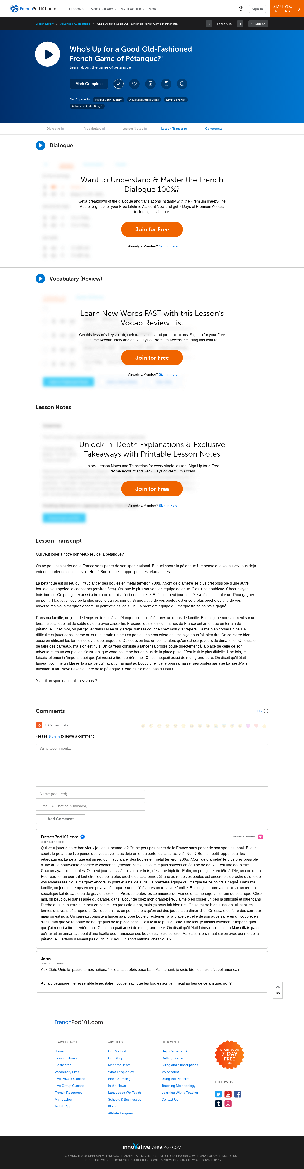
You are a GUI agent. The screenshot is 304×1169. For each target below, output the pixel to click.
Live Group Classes (69, 1086)
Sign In (257, 9)
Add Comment (61, 819)
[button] (241, 8)
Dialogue (53, 129)
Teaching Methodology (178, 1086)
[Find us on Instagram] (228, 1103)
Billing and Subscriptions (180, 1065)
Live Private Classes (70, 1079)
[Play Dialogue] (40, 145)
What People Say (121, 1072)
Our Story (115, 1058)
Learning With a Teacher (180, 1092)
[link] (209, 23)
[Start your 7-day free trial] (229, 1055)
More (153, 9)
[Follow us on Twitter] (218, 1094)
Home (59, 1051)
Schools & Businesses (124, 1099)
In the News (117, 1086)
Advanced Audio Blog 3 (75, 23)
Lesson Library (45, 23)
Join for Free (152, 229)
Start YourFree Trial (284, 9)
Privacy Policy (206, 1156)
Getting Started (173, 1058)
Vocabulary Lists (67, 1072)
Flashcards (63, 1065)
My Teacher (131, 9)
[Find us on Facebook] (237, 1094)
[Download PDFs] (166, 84)
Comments (213, 129)
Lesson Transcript (174, 129)
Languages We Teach (124, 1092)
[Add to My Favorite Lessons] (134, 84)
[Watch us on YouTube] (228, 1094)
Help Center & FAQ (176, 1051)
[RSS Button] (39, 725)
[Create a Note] (150, 84)
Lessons (76, 9)
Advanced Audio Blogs (144, 99)
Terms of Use (228, 1156)
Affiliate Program (120, 1113)
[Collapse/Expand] (152, 711)
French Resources (68, 1092)
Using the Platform (175, 1079)
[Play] (40, 278)
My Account (170, 1072)
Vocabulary (102, 9)
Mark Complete (89, 84)
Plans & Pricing (119, 1079)
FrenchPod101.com (181, 1156)
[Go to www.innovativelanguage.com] (152, 1146)
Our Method (117, 1051)
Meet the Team (119, 1065)
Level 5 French (175, 99)
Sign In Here (168, 246)
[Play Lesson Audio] (47, 54)
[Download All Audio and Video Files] (182, 84)
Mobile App (63, 1106)
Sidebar (260, 24)
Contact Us (170, 1099)
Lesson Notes (132, 129)
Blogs (112, 1106)
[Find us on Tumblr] (218, 1103)
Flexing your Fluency (108, 99)
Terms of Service (200, 1160)
